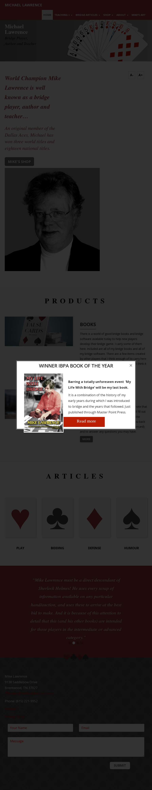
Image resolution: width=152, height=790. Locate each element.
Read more (86, 421)
